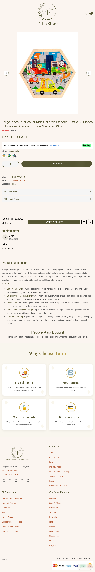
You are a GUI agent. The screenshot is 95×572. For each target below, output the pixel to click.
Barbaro (52, 498)
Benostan (53, 507)
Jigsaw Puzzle (18, 180)
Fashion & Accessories (12, 498)
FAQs (51, 480)
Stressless (54, 535)
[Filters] (84, 222)
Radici (52, 521)
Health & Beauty (9, 503)
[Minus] (5, 164)
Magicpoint (54, 545)
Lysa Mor (53, 517)
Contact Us (54, 457)
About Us (53, 452)
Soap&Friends (55, 503)
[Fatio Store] (47, 14)
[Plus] (15, 164)
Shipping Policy (56, 476)
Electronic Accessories (12, 521)
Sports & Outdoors (10, 531)
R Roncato (54, 531)
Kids (4, 512)
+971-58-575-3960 (10, 470)
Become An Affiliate (58, 485)
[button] (88, 73)
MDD (51, 540)
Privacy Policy (55, 466)
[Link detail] (4, 481)
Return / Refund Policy (59, 471)
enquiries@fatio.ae (10, 474)
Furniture (6, 507)
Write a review (54, 222)
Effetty (52, 526)
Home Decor (7, 517)
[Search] (86, 14)
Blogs (51, 462)
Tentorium (53, 512)
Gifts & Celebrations (10, 526)
